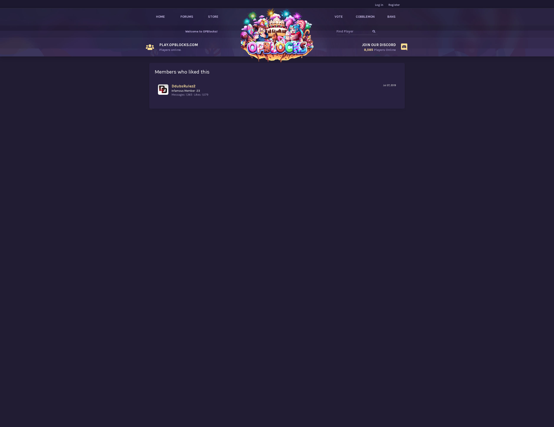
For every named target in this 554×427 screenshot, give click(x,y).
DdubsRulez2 (183, 86)
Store (213, 17)
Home (160, 17)
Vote (339, 17)
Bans (391, 17)
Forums (186, 17)
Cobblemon (365, 17)
